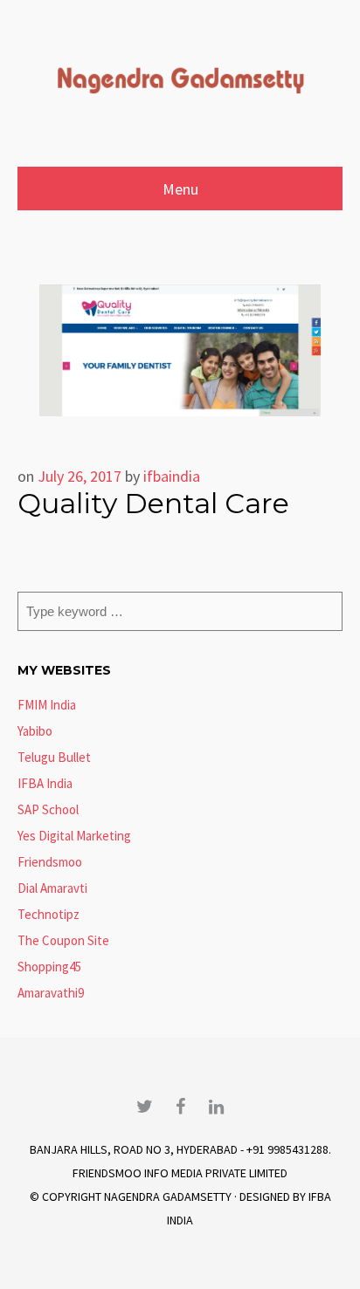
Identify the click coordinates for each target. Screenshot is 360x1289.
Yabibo (34, 731)
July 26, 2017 (79, 476)
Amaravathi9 (50, 992)
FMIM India (46, 704)
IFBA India (45, 783)
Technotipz (48, 914)
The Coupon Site (63, 940)
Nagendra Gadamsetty (168, 1196)
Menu (180, 189)
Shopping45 (49, 966)
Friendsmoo (49, 862)
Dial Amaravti (52, 888)
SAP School (48, 809)
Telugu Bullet (54, 757)
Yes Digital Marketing (74, 835)
